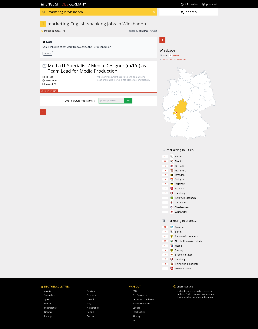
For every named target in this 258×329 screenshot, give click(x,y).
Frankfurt (180, 170)
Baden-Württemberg (186, 236)
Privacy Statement (141, 303)
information (191, 4)
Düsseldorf (181, 166)
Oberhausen (182, 207)
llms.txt (136, 320)
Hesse (176, 55)
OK (128, 100)
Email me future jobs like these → (81, 100)
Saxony (179, 250)
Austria (47, 291)
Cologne (179, 179)
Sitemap (136, 316)
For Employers (140, 295)
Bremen (179, 188)
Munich (179, 161)
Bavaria (179, 227)
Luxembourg (50, 307)
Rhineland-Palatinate (186, 264)
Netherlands (93, 307)
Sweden (91, 316)
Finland (90, 299)
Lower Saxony (183, 268)
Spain (46, 299)
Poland (90, 311)
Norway (48, 311)
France (47, 303)
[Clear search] (153, 12)
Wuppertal (181, 212)
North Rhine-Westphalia (188, 241)
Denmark (91, 295)
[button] (53, 30)
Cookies (136, 307)
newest (153, 30)
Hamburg (180, 193)
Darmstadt (180, 202)
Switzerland (49, 295)
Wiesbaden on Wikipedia (174, 59)
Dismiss (47, 53)
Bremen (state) (183, 254)
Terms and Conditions (143, 299)
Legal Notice (139, 311)
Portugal (48, 316)
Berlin (178, 156)
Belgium (91, 291)
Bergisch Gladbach (185, 198)
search (191, 11)
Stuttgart (180, 183)
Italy (89, 303)
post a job (211, 4)
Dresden (180, 175)
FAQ (135, 291)
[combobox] (102, 12)
